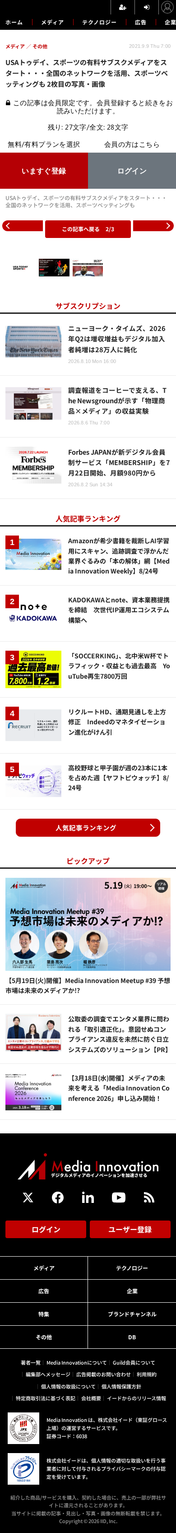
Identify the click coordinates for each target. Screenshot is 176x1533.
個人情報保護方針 (121, 1386)
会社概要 (91, 1398)
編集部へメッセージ (48, 1374)
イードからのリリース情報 (136, 1398)
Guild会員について (134, 1362)
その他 (44, 1337)
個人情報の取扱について (68, 1386)
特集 (43, 1314)
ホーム (14, 22)
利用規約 (147, 1374)
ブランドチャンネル (132, 1314)
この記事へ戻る (88, 229)
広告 (141, 22)
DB (132, 1337)
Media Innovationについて (76, 1362)
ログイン (46, 1229)
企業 (132, 1291)
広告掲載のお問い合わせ (103, 1374)
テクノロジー (99, 22)
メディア (52, 22)
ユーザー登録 (130, 1229)
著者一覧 (31, 1362)
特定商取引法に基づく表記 (45, 1398)
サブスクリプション (88, 305)
